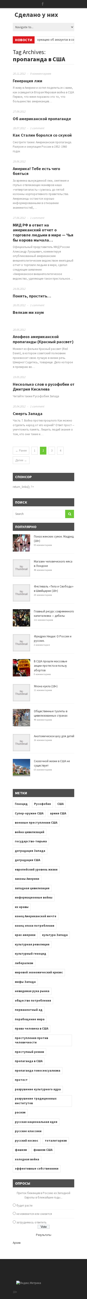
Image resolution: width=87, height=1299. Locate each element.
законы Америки (27, 879)
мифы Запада (25, 982)
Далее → (21, 460)
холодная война (27, 1159)
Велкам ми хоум (28, 312)
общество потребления (33, 1001)
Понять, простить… (32, 296)
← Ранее (21, 450)
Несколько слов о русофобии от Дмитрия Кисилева (44, 387)
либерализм (24, 963)
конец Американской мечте (35, 916)
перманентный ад (28, 1010)
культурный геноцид (30, 954)
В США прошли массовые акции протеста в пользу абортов (50, 665)
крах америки (25, 935)
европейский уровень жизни (36, 869)
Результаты (43, 1235)
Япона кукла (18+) (46, 686)
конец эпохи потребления (34, 926)
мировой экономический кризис (39, 972)
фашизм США (42, 1150)
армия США (58, 813)
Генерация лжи (27, 80)
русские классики (28, 1131)
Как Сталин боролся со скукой (42, 135)
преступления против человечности (31, 1040)
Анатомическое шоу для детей (54, 736)
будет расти (24, 1205)
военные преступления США (36, 823)
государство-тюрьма (31, 841)
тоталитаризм (56, 1141)
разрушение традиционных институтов (36, 1101)
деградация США (27, 860)
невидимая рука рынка (32, 991)
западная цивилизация (32, 888)
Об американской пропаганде (42, 118)
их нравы (22, 907)
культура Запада (55, 935)
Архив (16, 1243)
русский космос (26, 1141)
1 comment (37, 128)
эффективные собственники (36, 1169)
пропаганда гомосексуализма (37, 1071)
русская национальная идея (36, 1122)
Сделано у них (36, 14)
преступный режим (29, 1052)
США (60, 804)
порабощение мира (30, 1019)
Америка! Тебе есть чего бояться (36, 171)
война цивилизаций (29, 832)
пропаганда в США (28, 1061)
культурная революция (32, 944)
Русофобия (42, 804)
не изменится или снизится (34, 1214)
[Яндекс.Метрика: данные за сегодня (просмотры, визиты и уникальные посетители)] (28, 1283)
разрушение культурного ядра (38, 1089)
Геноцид (21, 804)
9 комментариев (40, 74)
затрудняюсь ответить (31, 1222)
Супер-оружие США (29, 813)
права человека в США (31, 1028)
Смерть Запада (27, 413)
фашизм (21, 1150)
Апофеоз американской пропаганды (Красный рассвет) (43, 339)
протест (21, 1080)
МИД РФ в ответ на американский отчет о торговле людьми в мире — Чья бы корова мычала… (43, 232)
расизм (20, 1112)
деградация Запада (30, 851)
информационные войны (33, 897)
